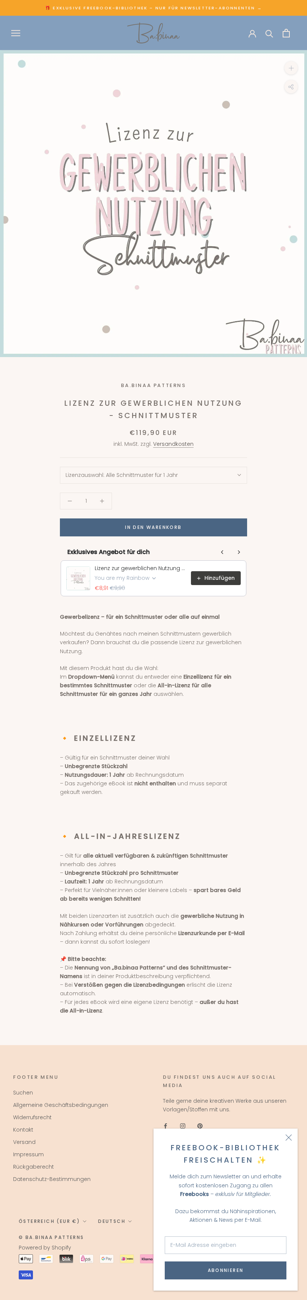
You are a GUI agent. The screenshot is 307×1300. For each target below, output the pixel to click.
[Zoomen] (291, 67)
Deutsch (111, 1221)
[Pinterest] (200, 1125)
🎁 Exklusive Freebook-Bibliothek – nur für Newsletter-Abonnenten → (153, 8)
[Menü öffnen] (15, 33)
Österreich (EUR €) (49, 1221)
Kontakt (23, 1129)
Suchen (23, 1092)
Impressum (28, 1154)
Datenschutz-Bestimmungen (52, 1179)
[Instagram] (182, 1125)
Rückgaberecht (33, 1166)
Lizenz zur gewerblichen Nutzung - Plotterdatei (140, 568)
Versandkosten (173, 444)
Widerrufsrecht (32, 1117)
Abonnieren (226, 1270)
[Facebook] (165, 1125)
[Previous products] (222, 552)
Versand (24, 1142)
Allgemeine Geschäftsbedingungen (60, 1105)
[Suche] (269, 33)
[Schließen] (288, 1137)
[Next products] (239, 552)
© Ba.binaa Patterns (51, 1237)
